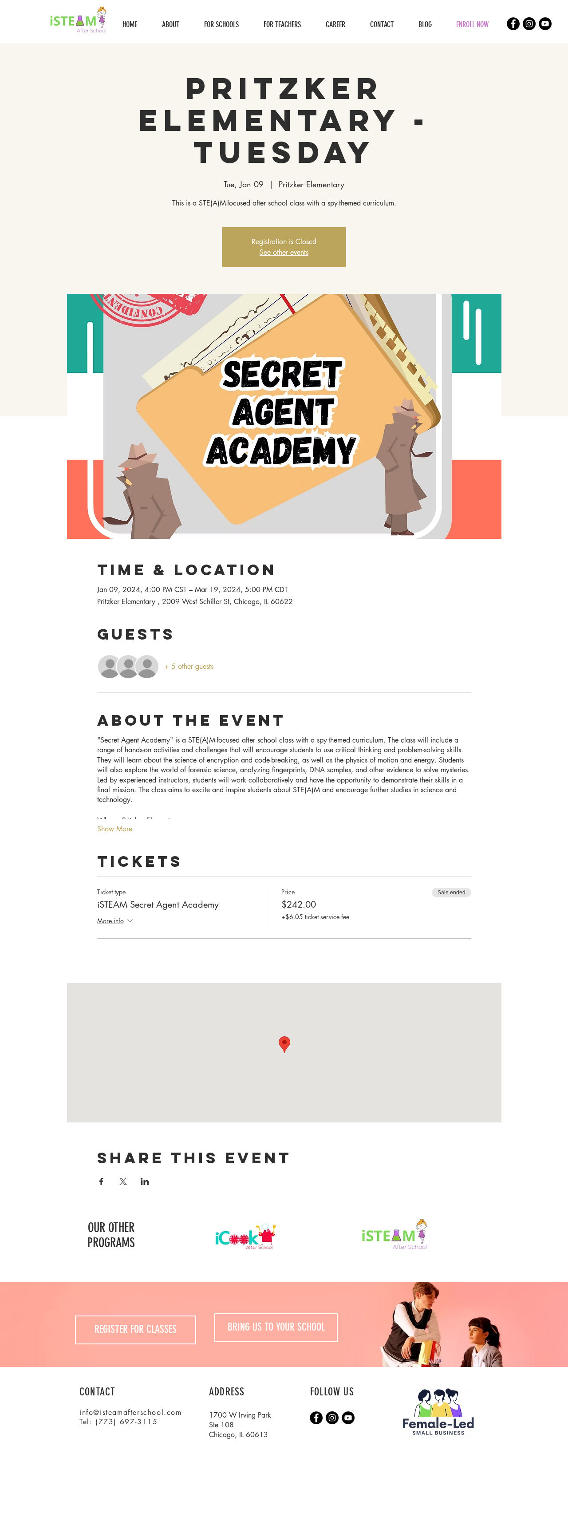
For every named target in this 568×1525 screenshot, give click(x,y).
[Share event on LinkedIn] (145, 1181)
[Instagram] (529, 23)
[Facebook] (513, 23)
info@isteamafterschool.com (130, 1412)
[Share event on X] (123, 1181)
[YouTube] (545, 23)
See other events (284, 252)
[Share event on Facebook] (101, 1181)
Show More (114, 829)
